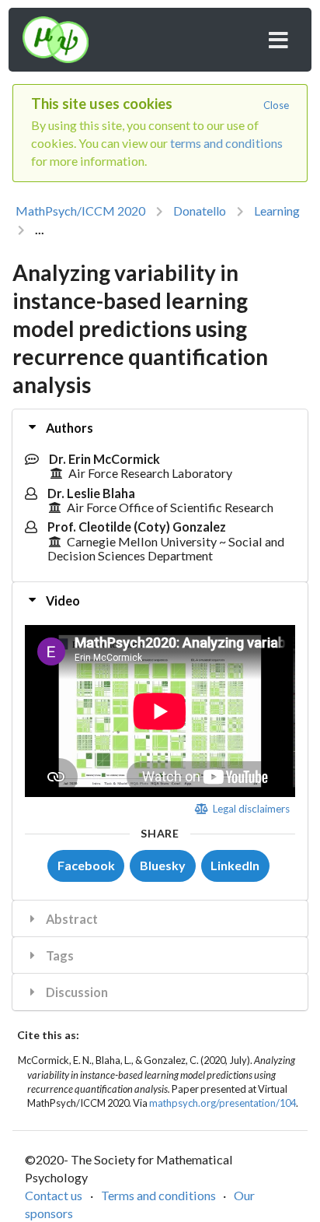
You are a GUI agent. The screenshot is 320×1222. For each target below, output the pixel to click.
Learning (277, 210)
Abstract (70, 918)
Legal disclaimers (249, 808)
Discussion (75, 992)
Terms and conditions (158, 1195)
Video (61, 600)
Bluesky (163, 865)
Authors (68, 427)
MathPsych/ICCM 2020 (80, 210)
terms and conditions (226, 142)
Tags (58, 955)
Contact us (53, 1195)
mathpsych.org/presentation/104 (222, 1103)
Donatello (199, 210)
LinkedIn (234, 865)
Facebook (86, 865)
